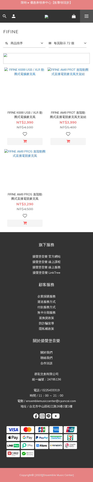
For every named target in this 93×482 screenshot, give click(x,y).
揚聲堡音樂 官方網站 (46, 256)
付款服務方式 (46, 307)
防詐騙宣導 (46, 323)
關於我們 (46, 352)
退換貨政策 (46, 318)
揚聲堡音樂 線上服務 (46, 267)
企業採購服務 (46, 296)
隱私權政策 (46, 329)
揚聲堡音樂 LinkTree (46, 273)
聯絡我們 (46, 358)
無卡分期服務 (46, 312)
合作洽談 (46, 363)
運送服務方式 (46, 302)
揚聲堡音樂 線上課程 (46, 262)
